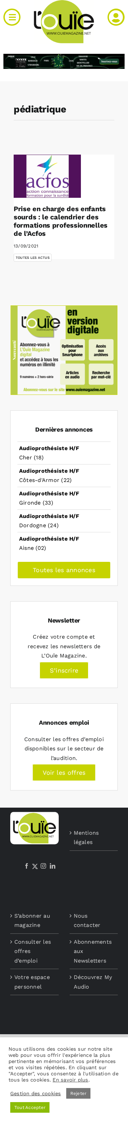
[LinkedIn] (52, 866)
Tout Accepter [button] (29, 1107)
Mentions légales (86, 838)
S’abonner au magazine (32, 921)
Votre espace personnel (32, 982)
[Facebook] (26, 866)
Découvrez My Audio (93, 982)
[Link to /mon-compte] (116, 17)
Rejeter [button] (78, 1093)
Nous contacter (87, 921)
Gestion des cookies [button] (35, 1093)
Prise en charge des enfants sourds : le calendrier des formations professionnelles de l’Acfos (61, 221)
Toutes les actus (32, 257)
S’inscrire (64, 670)
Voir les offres (64, 772)
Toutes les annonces (64, 569)
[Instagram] (43, 866)
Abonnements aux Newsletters (93, 951)
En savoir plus (70, 1080)
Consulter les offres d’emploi (32, 951)
